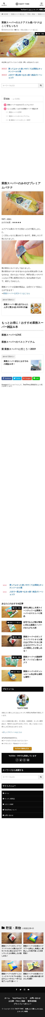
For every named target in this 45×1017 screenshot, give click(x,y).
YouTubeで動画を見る (22, 748)
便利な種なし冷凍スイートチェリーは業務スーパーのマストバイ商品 (32, 612)
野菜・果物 (31, 14)
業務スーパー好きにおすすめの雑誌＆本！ (16, 362)
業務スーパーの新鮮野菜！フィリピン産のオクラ (32, 660)
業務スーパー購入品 (17, 14)
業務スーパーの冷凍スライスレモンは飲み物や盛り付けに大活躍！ (33, 976)
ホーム (6, 793)
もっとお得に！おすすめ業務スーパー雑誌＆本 (21, 109)
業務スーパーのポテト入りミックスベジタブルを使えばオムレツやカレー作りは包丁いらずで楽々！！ (12, 977)
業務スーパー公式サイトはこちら (16, 293)
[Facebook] (7, 378)
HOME (6, 14)
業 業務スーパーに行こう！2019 (18, 120)
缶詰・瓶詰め (17, 671)
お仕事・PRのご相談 (17, 1001)
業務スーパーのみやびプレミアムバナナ (19, 105)
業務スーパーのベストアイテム (17, 116)
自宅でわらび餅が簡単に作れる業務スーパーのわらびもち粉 (32, 625)
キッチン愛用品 (9, 799)
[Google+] (27, 378)
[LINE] (36, 378)
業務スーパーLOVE (13, 112)
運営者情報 (32, 1001)
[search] (40, 85)
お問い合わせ (8, 815)
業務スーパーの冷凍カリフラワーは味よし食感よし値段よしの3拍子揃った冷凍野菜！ (33, 949)
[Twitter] (17, 378)
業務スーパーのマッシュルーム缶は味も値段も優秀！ (32, 674)
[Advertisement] (22, 151)
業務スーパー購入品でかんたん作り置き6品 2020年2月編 (16, 305)
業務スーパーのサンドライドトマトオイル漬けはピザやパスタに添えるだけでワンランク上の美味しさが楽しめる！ (32, 644)
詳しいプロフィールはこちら (12, 732)
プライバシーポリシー (22, 1004)
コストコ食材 (8, 804)
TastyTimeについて (10, 810)
